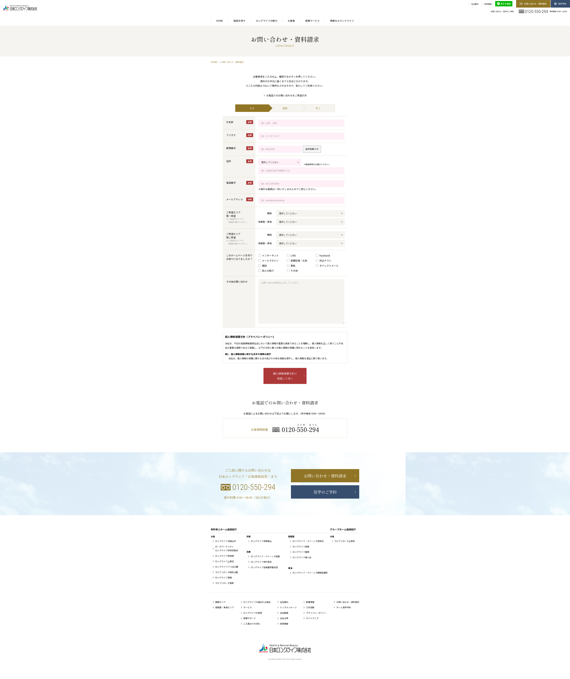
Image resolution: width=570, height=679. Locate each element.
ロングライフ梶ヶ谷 (302, 557)
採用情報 (487, 4)
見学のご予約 (325, 492)
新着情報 (310, 602)
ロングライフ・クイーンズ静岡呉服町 (310, 572)
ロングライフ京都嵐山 (261, 541)
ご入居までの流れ (251, 623)
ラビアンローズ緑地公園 (226, 572)
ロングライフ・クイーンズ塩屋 (265, 556)
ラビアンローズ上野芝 (344, 541)
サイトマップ (312, 618)
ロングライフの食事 (252, 612)
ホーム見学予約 (343, 607)
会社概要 (284, 612)
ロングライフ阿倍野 (224, 555)
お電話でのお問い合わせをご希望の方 (286, 95)
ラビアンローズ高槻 (224, 583)
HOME (214, 62)
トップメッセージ (288, 607)
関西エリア (220, 602)
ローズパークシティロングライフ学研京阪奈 (226, 548)
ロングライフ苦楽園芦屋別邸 (264, 567)
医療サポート (249, 618)
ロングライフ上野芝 (224, 561)
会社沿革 (284, 618)
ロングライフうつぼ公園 (226, 566)
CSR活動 (310, 607)
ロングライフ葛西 (301, 551)
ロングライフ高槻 (223, 577)
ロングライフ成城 (301, 546)
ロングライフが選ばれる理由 (256, 602)
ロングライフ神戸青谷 (261, 561)
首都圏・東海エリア (224, 607)
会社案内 (474, 4)
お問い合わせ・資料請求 (535, 3)
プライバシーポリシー (316, 612)
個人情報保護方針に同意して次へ (285, 375)
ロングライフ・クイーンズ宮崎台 (308, 541)
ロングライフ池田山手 (225, 541)
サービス (247, 607)
